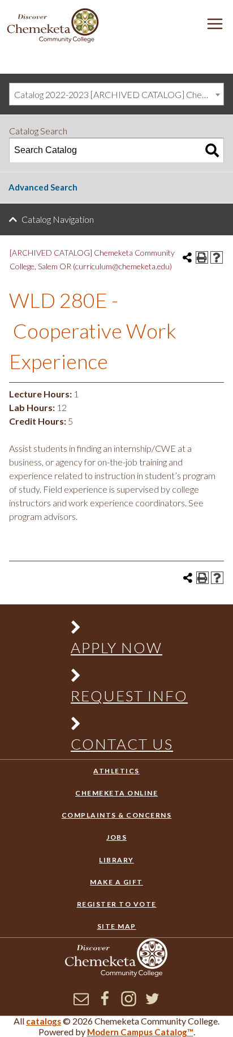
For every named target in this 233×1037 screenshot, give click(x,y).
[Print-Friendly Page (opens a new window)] (202, 257)
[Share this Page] (187, 257)
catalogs (43, 1021)
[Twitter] (152, 1003)
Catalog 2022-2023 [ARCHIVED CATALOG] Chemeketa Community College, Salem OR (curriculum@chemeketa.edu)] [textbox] (118, 94)
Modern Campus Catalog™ (140, 1032)
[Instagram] (128, 1003)
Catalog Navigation (57, 219)
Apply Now (116, 647)
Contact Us (122, 744)
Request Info (129, 696)
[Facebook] (105, 1003)
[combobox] (116, 94)
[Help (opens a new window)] (216, 257)
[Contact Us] (123, 726)
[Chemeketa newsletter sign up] (81, 1003)
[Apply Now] (123, 629)
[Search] (212, 150)
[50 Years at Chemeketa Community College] (53, 26)
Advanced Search (42, 187)
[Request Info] (123, 677)
